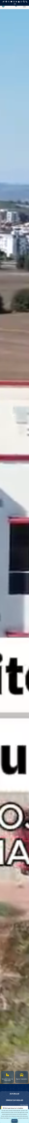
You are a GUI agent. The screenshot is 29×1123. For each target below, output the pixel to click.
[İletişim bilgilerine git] (26, 2)
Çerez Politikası (14, 1118)
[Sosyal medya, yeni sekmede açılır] (6, 2)
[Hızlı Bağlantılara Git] (3, 1)
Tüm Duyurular (24, 1105)
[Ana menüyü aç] (24, 6)
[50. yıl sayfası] (16, 6)
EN (15, 4)
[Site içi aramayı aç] (24, 1)
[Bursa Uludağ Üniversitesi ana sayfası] (8, 6)
